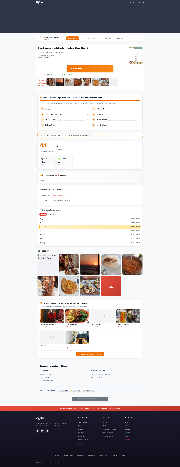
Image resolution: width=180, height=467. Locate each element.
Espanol (127, 429)
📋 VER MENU (76, 68)
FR (136, 2)
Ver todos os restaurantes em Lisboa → (90, 354)
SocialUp (123, 455)
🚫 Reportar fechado (88, 390)
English (127, 425)
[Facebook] (37, 431)
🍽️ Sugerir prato (63, 390)
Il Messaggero (68, 455)
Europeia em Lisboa (45, 377)
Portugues (128, 439)
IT (126, 2)
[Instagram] (42, 431)
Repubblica (57, 455)
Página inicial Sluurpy (97, 377)
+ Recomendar (67, 74)
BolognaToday (103, 455)
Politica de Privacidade (109, 429)
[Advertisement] (90, 18)
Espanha (81, 432)
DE (140, 2)
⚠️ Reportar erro (75, 390)
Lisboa (43, 43)
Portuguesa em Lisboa (46, 380)
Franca (80, 429)
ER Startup (114, 455)
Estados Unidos (83, 439)
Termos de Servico (107, 432)
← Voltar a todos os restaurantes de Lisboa (90, 399)
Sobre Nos (105, 422)
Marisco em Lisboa (45, 374)
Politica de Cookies (107, 436)
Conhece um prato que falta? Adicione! (77, 135)
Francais (127, 432)
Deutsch (127, 436)
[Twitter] (47, 431)
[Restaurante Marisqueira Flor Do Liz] (42, 82)
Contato (104, 425)
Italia (79, 425)
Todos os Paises (83, 422)
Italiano (127, 422)
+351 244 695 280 (59, 196)
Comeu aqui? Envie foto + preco (51, 135)
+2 (113, 82)
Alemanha (81, 436)
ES (133, 2)
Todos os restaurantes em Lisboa (101, 374)
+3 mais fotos (111, 285)
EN (130, 2)
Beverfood (91, 455)
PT (143, 2)
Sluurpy (80, 443)
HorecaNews (80, 455)
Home (39, 43)
